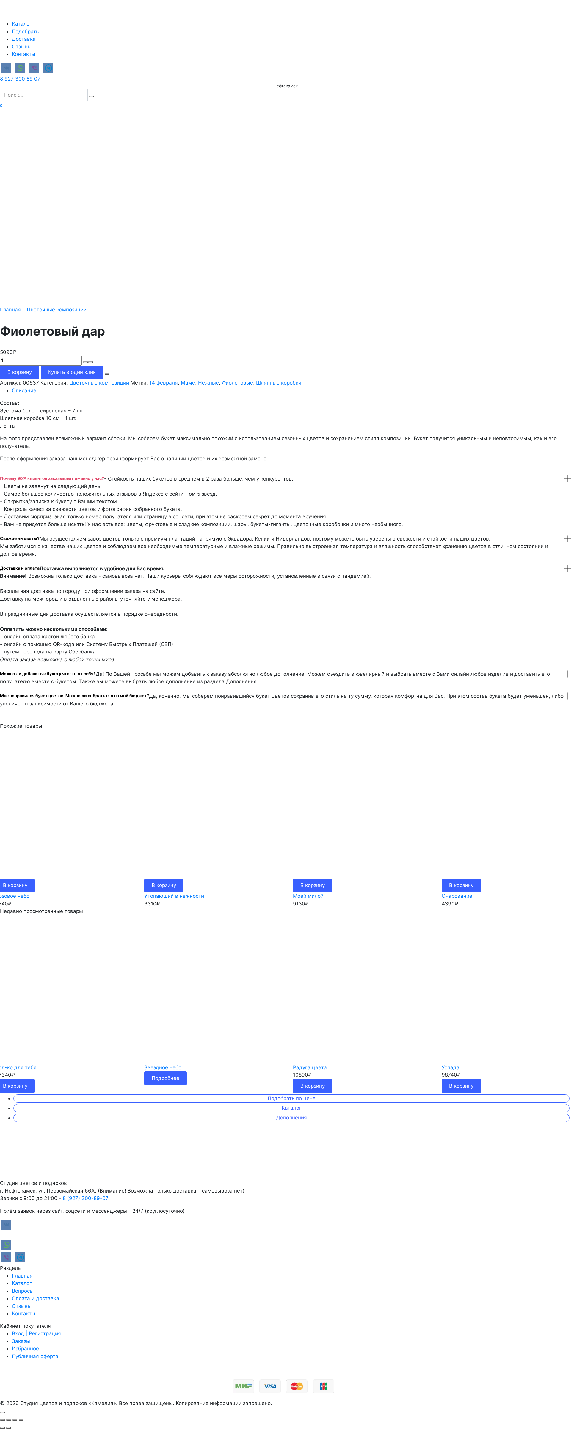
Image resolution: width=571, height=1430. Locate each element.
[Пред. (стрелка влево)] (2, 1428)
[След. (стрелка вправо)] (8, 1428)
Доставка (24, 39)
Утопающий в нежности (174, 896)
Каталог (22, 24)
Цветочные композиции (57, 310)
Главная (10, 310)
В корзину (19, 372)
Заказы (21, 1341)
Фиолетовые (237, 383)
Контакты (23, 54)
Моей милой (308, 896)
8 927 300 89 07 (20, 79)
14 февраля (163, 383)
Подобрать (25, 31)
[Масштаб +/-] (21, 1420)
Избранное (25, 1349)
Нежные (208, 383)
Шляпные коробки (278, 383)
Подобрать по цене (292, 1098)
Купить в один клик (72, 372)
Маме (188, 383)
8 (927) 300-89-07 (86, 1198)
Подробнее (165, 1078)
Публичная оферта (35, 1356)
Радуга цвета (310, 1067)
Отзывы (22, 47)
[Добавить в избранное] (107, 374)
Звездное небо (162, 1067)
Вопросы (23, 1291)
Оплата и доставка (35, 1298)
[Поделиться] (8, 1420)
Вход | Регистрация (36, 1333)
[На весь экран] (14, 1420)
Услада (450, 1067)
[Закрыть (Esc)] (2, 1420)
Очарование (457, 896)
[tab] (291, 391)
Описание (24, 390)
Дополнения (291, 1118)
